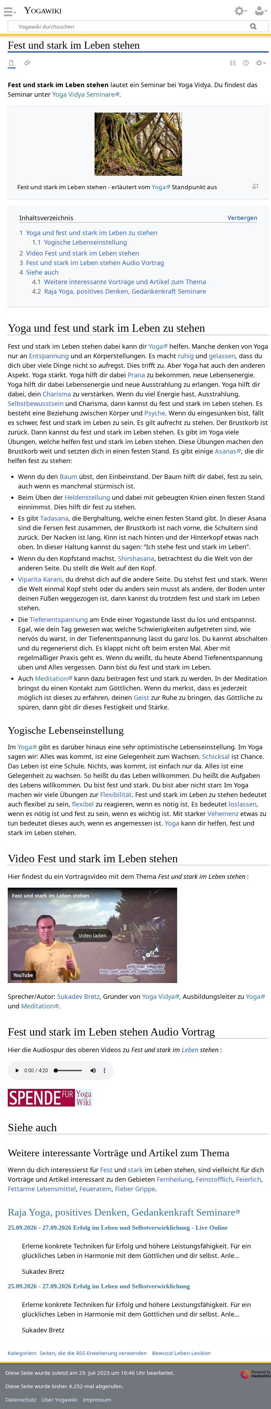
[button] (92, 935)
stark (135, 1169)
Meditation (51, 678)
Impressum (97, 1399)
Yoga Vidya (158, 996)
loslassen (243, 804)
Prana (136, 375)
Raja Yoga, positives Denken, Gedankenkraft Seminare (121, 1212)
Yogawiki (43, 10)
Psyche (154, 413)
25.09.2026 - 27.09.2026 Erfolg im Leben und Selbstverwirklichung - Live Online (118, 1227)
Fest (106, 1169)
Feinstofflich (214, 1179)
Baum (68, 476)
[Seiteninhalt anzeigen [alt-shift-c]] (12, 63)
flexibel (83, 804)
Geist (141, 697)
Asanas (225, 451)
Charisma (57, 394)
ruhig (186, 356)
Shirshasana (136, 558)
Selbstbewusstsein (36, 403)
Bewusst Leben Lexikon (181, 1352)
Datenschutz (20, 1399)
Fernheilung (174, 1179)
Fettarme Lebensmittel (42, 1189)
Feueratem (95, 1189)
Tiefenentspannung (59, 619)
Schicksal (216, 756)
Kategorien (21, 1352)
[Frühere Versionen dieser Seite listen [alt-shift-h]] (246, 63)
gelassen (222, 356)
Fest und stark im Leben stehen (50, 895)
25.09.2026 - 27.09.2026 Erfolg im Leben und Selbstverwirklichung (99, 1286)
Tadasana (54, 518)
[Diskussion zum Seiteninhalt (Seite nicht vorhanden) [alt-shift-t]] (27, 63)
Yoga (159, 187)
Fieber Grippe (135, 1189)
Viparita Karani (40, 579)
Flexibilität (116, 794)
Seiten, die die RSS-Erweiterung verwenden (93, 1352)
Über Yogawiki (59, 1399)
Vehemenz (223, 813)
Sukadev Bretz (78, 996)
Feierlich (248, 1179)
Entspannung (49, 356)
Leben (190, 1049)
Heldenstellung (87, 497)
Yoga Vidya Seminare (83, 94)
